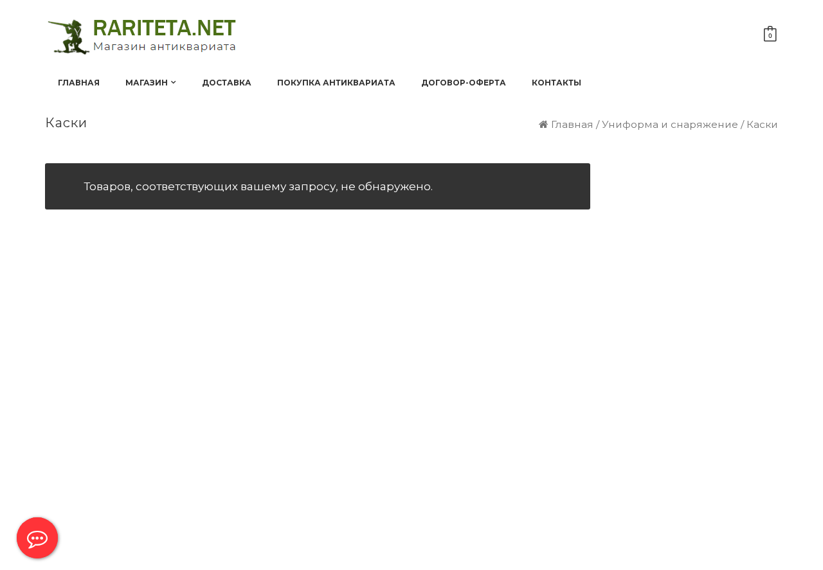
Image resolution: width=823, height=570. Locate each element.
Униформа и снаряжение (670, 124)
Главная (572, 124)
